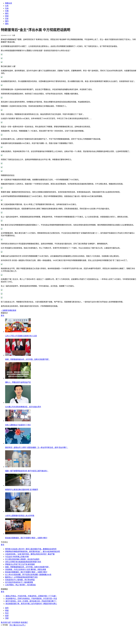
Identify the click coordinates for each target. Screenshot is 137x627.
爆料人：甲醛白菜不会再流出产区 (18, 382)
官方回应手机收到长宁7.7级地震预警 (19, 582)
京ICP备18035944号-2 (17, 625)
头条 (7, 6)
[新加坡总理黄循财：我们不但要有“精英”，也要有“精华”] (18, 534)
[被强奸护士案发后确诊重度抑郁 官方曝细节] (18, 485)
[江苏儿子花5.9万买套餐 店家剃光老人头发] (18, 332)
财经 (7, 16)
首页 (7, 608)
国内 (7, 21)
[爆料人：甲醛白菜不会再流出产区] (18, 378)
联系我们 (24, 622)
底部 (7, 616)
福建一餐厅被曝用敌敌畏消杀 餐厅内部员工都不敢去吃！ (26, 471)
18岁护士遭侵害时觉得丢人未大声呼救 (19, 516)
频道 (7, 610)
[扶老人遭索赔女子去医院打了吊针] (18, 421)
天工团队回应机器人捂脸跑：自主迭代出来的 (22, 559)
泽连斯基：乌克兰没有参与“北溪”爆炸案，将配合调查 (25, 569)
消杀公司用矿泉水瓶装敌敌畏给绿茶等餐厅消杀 (23, 562)
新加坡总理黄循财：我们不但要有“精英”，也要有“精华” (26, 538)
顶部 (7, 618)
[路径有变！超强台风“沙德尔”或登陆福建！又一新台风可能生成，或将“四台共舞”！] (18, 443)
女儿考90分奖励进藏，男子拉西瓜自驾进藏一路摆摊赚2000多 (28, 575)
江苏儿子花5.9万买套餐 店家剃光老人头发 (21, 336)
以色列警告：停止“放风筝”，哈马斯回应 (20, 585)
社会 (7, 8)
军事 (7, 11)
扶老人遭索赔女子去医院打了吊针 (18, 425)
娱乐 (7, 13)
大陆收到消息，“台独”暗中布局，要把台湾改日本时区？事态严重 (30, 554)
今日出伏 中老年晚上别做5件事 (17, 557)
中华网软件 (16, 622)
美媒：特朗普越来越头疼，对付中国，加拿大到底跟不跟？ (27, 359)
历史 (7, 18)
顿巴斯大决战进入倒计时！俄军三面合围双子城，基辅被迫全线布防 (31, 549)
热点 (7, 613)
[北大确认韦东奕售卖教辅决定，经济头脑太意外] (18, 403)
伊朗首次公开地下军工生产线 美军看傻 (20, 564)
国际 (7, 24)
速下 (10, 622)
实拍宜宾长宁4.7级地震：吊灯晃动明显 (20, 580)
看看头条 (8, 3)
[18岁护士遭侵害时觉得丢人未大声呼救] (18, 511)
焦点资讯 (4, 622)
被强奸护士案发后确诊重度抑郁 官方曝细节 (21, 489)
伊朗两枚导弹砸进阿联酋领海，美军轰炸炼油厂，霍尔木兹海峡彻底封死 (32, 551)
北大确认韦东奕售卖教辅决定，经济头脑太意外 (23, 407)
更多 (2, 315)
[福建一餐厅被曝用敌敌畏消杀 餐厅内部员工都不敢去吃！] (18, 467)
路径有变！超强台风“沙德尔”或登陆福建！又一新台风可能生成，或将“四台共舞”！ (36, 447)
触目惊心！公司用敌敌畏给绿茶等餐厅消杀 (21, 577)
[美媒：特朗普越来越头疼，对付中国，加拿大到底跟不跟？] (18, 355)
